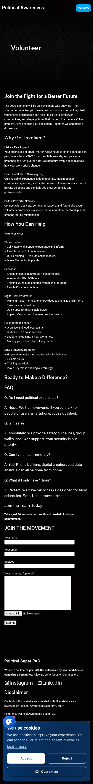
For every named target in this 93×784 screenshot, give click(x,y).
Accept (26, 758)
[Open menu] (60, 8)
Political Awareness (23, 7)
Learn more (17, 746)
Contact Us (83, 7)
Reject (67, 758)
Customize (46, 771)
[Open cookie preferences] (9, 722)
